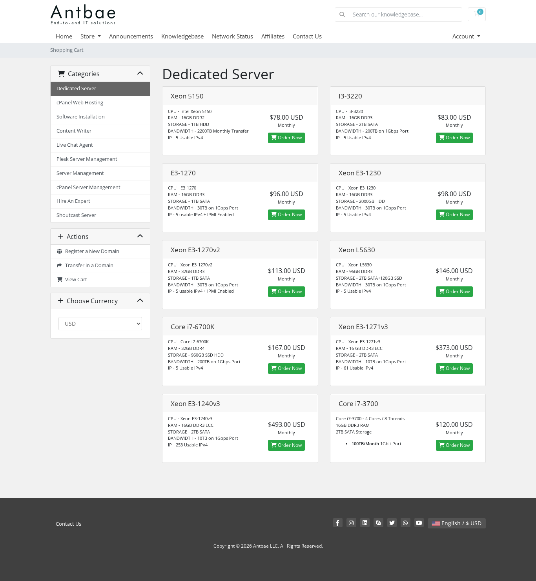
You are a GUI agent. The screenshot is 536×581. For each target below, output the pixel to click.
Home (64, 36)
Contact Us (307, 36)
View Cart (75, 279)
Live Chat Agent (75, 145)
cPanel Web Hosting (80, 102)
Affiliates (272, 36)
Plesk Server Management (87, 159)
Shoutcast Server (76, 215)
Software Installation (81, 116)
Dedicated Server (76, 88)
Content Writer (74, 130)
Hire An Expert (73, 201)
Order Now (289, 137)
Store (88, 36)
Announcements (131, 36)
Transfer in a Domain (88, 265)
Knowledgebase (182, 36)
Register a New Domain (91, 251)
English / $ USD (460, 523)
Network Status (232, 36)
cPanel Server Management (88, 187)
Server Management (80, 173)
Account (464, 36)
